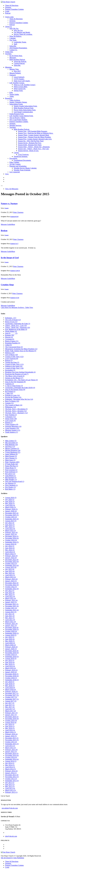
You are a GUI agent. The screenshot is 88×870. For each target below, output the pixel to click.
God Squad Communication (23, 112)
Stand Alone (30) (11, 419)
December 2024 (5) (11, 536)
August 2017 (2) (10, 701)
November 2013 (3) (12, 777)
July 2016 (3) (9, 724)
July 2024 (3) (9, 546)
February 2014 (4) (11, 771)
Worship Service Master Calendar (25, 168)
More (13, 224)
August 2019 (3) (10, 658)
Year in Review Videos (17, 118)
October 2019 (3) (11, 655)
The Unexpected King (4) (14, 347)
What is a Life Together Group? (25, 85)
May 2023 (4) (9, 573)
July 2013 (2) (9, 783)
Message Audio (6, 224)
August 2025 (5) (10, 521)
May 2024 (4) (9, 550)
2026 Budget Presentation (18, 48)
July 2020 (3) (9, 637)
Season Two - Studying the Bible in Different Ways (35, 133)
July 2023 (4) (9, 569)
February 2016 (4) (11, 734)
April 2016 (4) (10, 730)
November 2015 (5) (12, 740)
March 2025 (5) (10, 530)
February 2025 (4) (11, 532)
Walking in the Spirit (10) (13, 366)
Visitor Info (9, 52)
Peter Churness (18, 212)
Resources (9, 98)
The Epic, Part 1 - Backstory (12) (16, 413)
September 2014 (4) (12, 759)
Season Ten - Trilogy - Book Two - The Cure (33, 149)
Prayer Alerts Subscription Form (25, 110)
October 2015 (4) (11, 742)
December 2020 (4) (11, 627)
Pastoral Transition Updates (14, 9)
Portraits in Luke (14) (12, 395)
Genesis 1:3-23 (14, 297)
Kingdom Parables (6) (12, 343)
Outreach (12, 75)
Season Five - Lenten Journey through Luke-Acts (35, 139)
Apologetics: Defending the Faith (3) (17, 324)
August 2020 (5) (10, 635)
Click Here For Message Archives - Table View (17, 307)
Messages (12, 57)
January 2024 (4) (11, 558)
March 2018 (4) (10, 689)
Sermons (8, 7)
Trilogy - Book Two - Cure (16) (16, 325)
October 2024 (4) (11, 540)
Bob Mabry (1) (10, 489)
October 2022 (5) (11, 587)
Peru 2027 (17, 71)
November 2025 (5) (12, 515)
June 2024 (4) (9, 548)
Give (7, 174)
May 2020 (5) (9, 641)
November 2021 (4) (12, 606)
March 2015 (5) (10, 748)
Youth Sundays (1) (11, 432)
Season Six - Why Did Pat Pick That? (31, 141)
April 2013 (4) (10, 788)
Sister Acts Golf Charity (22, 81)
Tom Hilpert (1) (10, 476)
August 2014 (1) (10, 761)
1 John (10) (9, 393)
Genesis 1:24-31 (15, 270)
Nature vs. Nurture (9, 203)
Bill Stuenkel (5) (10, 477)
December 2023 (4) (11, 560)
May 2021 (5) (9, 618)
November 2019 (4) (12, 653)
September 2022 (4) (12, 589)
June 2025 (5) (9, 525)
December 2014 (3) (11, 753)
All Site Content (15, 164)
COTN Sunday (19, 79)
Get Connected (14, 172)
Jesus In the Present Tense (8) (15, 389)
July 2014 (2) (9, 763)
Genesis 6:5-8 (14, 216)
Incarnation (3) (10, 370)
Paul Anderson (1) (11, 472)
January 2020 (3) (11, 649)
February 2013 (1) (11, 792)
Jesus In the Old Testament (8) (15, 382)
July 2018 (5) (9, 682)
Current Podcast (19, 63)
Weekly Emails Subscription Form (25, 106)
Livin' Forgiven (23, 154)
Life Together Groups (17, 83)
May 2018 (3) (9, 686)
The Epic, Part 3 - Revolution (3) (16, 409)
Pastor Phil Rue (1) (11, 466)
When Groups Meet (21, 87)
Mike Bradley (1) (11, 479)
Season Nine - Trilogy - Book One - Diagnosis (34, 147)
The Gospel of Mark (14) (13, 405)
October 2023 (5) (11, 563)
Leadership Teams (20, 42)
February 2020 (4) (11, 647)
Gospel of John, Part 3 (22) (14, 357)
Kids (11, 92)
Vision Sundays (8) (11, 424)
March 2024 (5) (10, 554)
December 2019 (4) (11, 651)
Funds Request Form (16, 114)
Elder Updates (14, 162)
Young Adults (14, 94)
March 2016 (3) (10, 732)
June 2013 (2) (9, 784)
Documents (13, 158)
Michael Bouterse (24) (12, 450)
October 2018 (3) (11, 678)
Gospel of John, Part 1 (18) (14, 368)
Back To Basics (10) (12, 401)
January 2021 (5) (11, 625)
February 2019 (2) (11, 670)
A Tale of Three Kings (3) (14, 386)
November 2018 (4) (12, 676)
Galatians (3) (9, 384)
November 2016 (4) (12, 719)
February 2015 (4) (11, 750)
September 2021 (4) (12, 610)
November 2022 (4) (12, 585)
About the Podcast (20, 61)
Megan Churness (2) (12, 448)
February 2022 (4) (11, 600)
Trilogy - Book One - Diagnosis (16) (17, 327)
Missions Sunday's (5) (12, 430)
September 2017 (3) (12, 699)
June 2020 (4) (9, 639)
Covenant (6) (9, 339)
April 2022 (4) (10, 596)
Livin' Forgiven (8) (11, 358)
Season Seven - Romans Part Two (30, 143)
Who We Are (14, 28)
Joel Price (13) (10, 446)
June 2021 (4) (9, 616)
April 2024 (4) (10, 552)
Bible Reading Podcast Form (24, 108)
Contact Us (13, 50)
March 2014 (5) (10, 769)
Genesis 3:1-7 (14, 243)
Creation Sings (7, 285)
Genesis (6, 208)
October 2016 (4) (11, 720)
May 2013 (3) (9, 786)
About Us (8, 26)
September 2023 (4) (12, 565)
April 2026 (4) (10, 505)
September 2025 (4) (12, 519)
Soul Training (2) (11, 415)
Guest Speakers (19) (12, 428)
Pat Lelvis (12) (10, 474)
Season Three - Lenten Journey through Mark (33, 135)
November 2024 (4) (12, 538)
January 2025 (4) (11, 534)
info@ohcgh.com (11, 836)
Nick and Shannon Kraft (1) (14, 481)
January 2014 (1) (11, 773)
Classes (16, 152)
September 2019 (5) (12, 656)
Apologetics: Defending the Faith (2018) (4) (20, 388)
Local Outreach (19, 77)
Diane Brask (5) (10, 468)
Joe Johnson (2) (10, 483)
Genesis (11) (9, 403)
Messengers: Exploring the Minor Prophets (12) (21, 349)
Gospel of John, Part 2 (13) (14, 364)
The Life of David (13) (13, 320)
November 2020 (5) (12, 629)
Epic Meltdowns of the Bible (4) (16, 329)
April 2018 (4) (10, 688)
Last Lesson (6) (10, 420)
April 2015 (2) (10, 746)
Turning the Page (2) (12, 362)
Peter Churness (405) (12, 462)
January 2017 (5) (11, 715)
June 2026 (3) (9, 501)
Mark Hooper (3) (11, 456)
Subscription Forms (16, 104)
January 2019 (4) (11, 672)
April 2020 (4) (10, 643)
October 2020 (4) (11, 631)
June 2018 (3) (9, 684)
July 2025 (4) (9, 523)
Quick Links (9, 17)
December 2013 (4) (11, 775)
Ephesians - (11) (10, 318)
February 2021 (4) (11, 624)
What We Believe (15, 36)
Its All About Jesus (16, 56)
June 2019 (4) (9, 662)
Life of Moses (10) (11, 355)
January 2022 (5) (11, 602)
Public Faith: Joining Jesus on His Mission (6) (20, 351)
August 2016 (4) (10, 722)
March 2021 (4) (10, 622)
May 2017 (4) (9, 707)
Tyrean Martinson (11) (12, 452)
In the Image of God (10, 257)
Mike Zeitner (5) (10, 441)
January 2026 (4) (11, 511)
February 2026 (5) (11, 509)
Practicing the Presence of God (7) (16, 374)
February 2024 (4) (11, 556)
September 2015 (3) (12, 744)
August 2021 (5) (10, 612)
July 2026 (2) (9, 499)
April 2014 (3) (10, 767)
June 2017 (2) (9, 705)
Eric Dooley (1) (10, 487)
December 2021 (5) (11, 604)
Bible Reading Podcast (17, 59)
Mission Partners (15, 73)
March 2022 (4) (10, 598)
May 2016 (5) (9, 728)
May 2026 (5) (9, 503)
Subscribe (13, 46)
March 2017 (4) (10, 711)
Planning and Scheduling (18, 166)
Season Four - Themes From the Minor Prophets (34, 137)
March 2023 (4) (10, 577)
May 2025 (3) (9, 527)
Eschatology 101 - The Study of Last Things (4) (21, 380)
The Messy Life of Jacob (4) (14, 376)
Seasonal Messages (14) (13, 426)
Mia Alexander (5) (11, 443)
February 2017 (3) (11, 713)
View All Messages (11, 189)
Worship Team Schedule (22, 170)
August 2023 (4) (10, 567)
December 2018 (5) (11, 674)
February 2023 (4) (11, 579)
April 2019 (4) (10, 666)
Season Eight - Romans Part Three (30, 145)
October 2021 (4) (11, 608)
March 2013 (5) (10, 790)
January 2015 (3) (11, 751)
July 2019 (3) (9, 660)
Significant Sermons (21, 156)
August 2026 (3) (10, 497)
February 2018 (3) (11, 691)
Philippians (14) (10, 407)
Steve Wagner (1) (11, 458)
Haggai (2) (8, 422)
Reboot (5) (8, 360)
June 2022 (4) (9, 593)
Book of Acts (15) (11, 322)
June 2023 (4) (9, 571)
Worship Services (15, 125)
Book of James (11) (11, 341)
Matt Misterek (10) (11, 445)
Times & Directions (11, 5)
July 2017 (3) (9, 703)
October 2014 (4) (11, 757)
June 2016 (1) (9, 726)
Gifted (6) (8, 345)
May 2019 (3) (9, 664)
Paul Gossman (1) (11, 470)
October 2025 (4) (11, 517)
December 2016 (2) (11, 717)
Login (7, 11)
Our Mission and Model (22, 32)
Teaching (8, 54)
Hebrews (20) (9, 353)
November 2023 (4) (12, 561)
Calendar (12, 38)
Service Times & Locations (23, 34)
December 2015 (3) (11, 738)
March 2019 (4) (10, 668)
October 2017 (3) (11, 697)
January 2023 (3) (11, 581)
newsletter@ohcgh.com (10, 808)
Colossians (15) (10, 417)
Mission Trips (14, 69)
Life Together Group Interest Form (21, 116)
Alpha (11, 96)
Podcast (7, 13)
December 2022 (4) (11, 583)
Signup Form (18, 90)
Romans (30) (9, 335)
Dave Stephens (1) (11, 485)
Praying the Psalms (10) (13, 397)
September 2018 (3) (12, 680)
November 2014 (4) (12, 755)
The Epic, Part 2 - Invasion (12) (16, 411)
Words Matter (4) (11, 331)
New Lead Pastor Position (18, 120)
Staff (15, 44)
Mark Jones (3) (10, 460)
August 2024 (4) (10, 544)
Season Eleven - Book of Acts (28, 151)
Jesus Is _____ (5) (11, 333)
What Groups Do (20, 89)
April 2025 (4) (10, 529)
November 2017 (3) (12, 695)
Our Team (13, 40)
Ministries (8, 67)
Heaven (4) (9, 337)
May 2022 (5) (9, 594)
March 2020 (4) (10, 645)
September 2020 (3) (12, 633)
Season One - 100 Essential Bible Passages (33, 131)
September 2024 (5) (12, 542)
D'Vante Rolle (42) (11, 464)
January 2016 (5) (11, 736)
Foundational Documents (22, 160)
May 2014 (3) (9, 765)
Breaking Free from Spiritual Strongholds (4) (20, 372)
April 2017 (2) (10, 709)
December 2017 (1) (11, 693)
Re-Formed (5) (10, 391)
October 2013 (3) (11, 779)
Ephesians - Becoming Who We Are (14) (19, 399)
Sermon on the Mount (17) (14, 378)
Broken (4, 230)
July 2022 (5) (9, 591)
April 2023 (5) (10, 575)
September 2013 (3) (12, 781)
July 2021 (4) (9, 614)
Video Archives (14, 100)
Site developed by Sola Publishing (12, 858)
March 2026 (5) (10, 507)
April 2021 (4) (10, 620)
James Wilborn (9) (11, 454)
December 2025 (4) (11, 513)
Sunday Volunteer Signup (18, 102)
